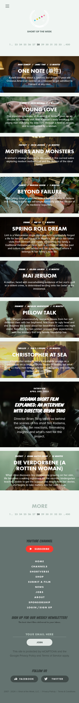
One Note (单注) (39, 70)
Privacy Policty (48, 691)
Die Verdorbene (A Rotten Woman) (40, 465)
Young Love (39, 109)
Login (32, 607)
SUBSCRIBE (42, 549)
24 (20, 44)
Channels (39, 566)
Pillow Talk (39, 312)
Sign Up (46, 607)
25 (25, 44)
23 (16, 44)
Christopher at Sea (39, 354)
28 (38, 44)
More (39, 506)
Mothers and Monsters (39, 151)
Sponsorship (39, 602)
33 (60, 44)
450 (68, 44)
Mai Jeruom (40, 275)
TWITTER (57, 679)
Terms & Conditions (66, 691)
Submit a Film (39, 581)
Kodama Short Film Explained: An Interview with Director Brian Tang (39, 404)
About (39, 597)
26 (29, 44)
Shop (39, 576)
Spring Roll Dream (39, 228)
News (39, 587)
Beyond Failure (39, 191)
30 (47, 44)
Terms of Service (52, 655)
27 (33, 44)
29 (42, 44)
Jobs (40, 592)
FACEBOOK (26, 679)
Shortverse (39, 571)
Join (40, 642)
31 (51, 44)
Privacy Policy (28, 655)
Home (39, 561)
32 (55, 44)
